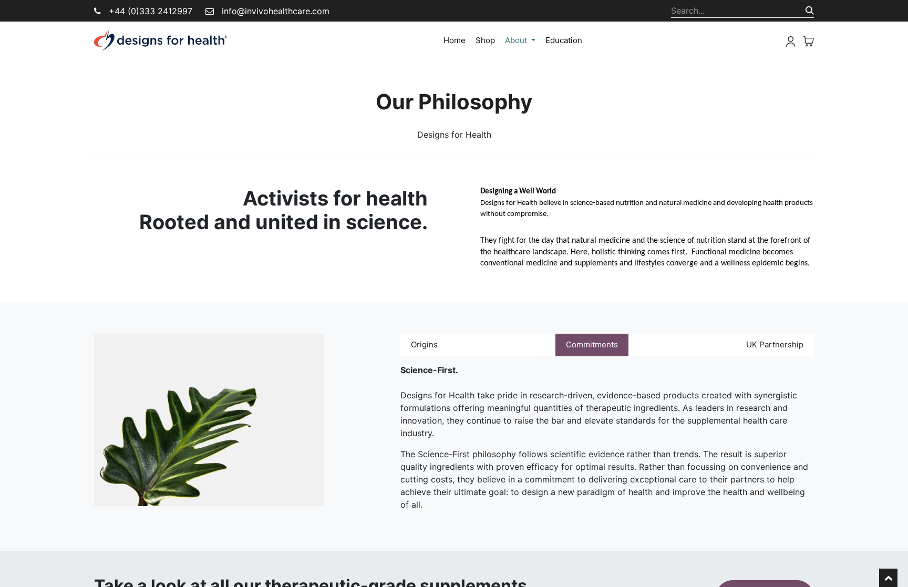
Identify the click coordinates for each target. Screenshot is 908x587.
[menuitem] (454, 41)
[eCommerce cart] (808, 40)
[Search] (810, 10)
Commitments (592, 344)
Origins (424, 344)
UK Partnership (774, 344)
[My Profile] (791, 40)
